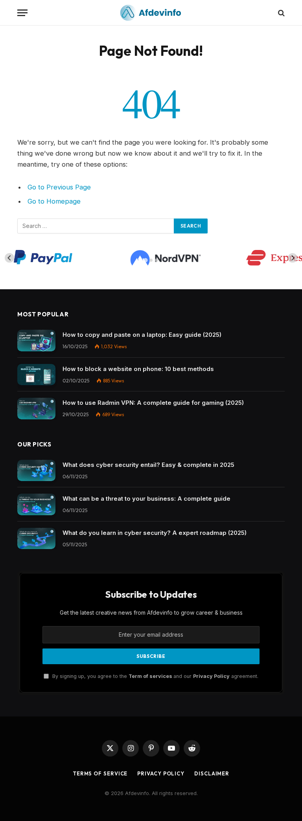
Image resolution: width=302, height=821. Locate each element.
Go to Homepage (54, 201)
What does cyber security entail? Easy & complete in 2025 (148, 464)
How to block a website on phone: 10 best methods (138, 369)
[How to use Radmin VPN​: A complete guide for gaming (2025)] (36, 408)
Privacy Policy (211, 676)
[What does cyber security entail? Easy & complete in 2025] (36, 470)
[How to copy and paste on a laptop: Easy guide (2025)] (36, 340)
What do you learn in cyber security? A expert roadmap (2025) (155, 532)
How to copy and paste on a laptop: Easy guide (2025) (142, 334)
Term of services (151, 676)
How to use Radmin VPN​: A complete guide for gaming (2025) (153, 402)
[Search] (280, 13)
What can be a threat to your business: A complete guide (146, 498)
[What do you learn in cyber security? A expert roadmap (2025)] (36, 538)
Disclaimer (211, 773)
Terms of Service (100, 773)
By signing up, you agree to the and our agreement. (154, 676)
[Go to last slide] (9, 258)
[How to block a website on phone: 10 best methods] (36, 375)
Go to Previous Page (59, 187)
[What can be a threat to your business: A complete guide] (36, 504)
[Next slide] (292, 258)
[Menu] (22, 13)
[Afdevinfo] (151, 13)
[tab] (145, 260)
